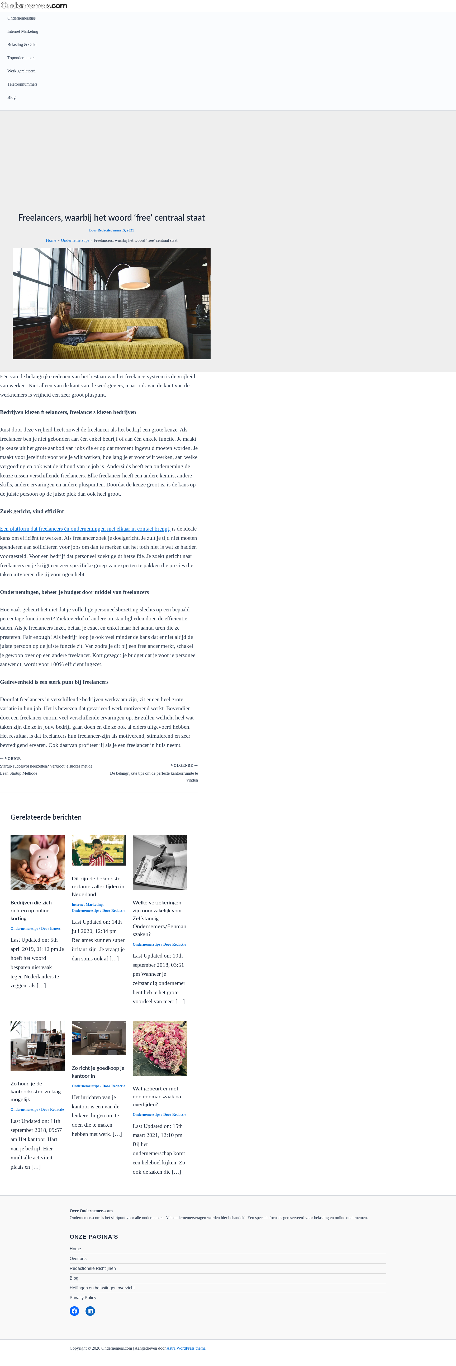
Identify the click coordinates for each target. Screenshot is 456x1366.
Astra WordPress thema (186, 1348)
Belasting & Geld (21, 44)
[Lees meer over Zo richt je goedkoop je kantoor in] (99, 1037)
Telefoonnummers (22, 84)
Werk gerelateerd (21, 71)
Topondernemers (21, 57)
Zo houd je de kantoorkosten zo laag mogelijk (36, 1091)
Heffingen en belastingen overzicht (102, 1288)
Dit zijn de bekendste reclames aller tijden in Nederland (98, 886)
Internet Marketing (22, 31)
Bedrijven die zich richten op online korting (31, 910)
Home (75, 1249)
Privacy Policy (83, 1297)
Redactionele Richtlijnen (93, 1268)
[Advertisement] (228, 163)
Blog (11, 97)
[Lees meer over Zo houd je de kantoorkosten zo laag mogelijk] (38, 1045)
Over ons (78, 1258)
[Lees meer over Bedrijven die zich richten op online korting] (38, 861)
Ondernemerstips (21, 18)
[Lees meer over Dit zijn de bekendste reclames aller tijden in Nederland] (99, 850)
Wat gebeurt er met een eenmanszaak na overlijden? (157, 1096)
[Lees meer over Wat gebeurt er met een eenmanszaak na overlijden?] (160, 1048)
